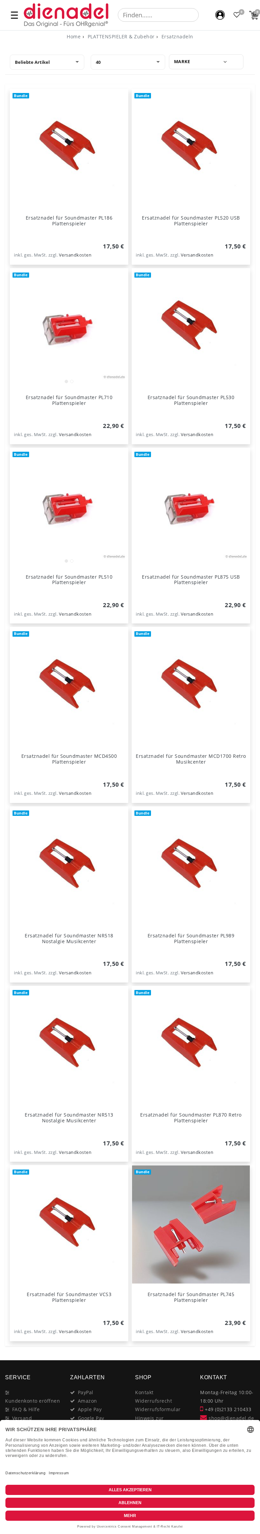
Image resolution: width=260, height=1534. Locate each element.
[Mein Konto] (220, 15)
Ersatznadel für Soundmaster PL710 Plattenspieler (69, 400)
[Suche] (203, 15)
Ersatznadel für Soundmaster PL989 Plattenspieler (191, 938)
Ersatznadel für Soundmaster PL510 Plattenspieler (69, 580)
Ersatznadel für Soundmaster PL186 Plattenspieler (69, 220)
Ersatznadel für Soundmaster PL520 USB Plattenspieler (191, 220)
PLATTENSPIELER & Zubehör (120, 36)
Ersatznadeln (176, 36)
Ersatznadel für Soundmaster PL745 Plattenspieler (191, 1297)
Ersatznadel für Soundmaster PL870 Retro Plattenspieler (191, 1117)
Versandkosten (75, 255)
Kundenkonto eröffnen (32, 1401)
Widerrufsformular (158, 1409)
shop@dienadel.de (230, 1418)
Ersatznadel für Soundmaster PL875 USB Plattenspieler (191, 580)
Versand (22, 1418)
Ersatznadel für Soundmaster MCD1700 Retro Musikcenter (191, 759)
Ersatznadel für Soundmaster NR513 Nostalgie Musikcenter (69, 1117)
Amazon (87, 1401)
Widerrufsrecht (153, 1401)
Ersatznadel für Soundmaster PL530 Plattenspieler (191, 400)
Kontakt (144, 1392)
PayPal (85, 1392)
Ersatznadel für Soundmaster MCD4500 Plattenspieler (69, 759)
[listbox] (69, 327)
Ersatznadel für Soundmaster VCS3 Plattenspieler (69, 1297)
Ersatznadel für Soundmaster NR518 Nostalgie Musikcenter (69, 938)
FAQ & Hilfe (26, 1409)
